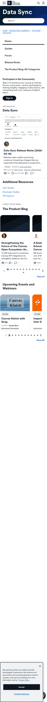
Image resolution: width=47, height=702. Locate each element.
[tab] (7, 269)
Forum (8, 55)
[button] (6, 144)
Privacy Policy (24, 680)
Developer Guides (11, 192)
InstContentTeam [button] (25, 167)
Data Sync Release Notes (32, 170)
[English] (13, 3)
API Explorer (8, 196)
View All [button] (40, 340)
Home (8, 41)
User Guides (8, 188)
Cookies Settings (21, 694)
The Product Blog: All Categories (22, 69)
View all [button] (40, 276)
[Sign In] (43, 3)
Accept (22, 687)
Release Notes (12, 62)
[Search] (38, 3)
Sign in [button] (9, 98)
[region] (21, 682)
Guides (8, 48)
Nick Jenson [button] (18, 170)
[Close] (40, 666)
